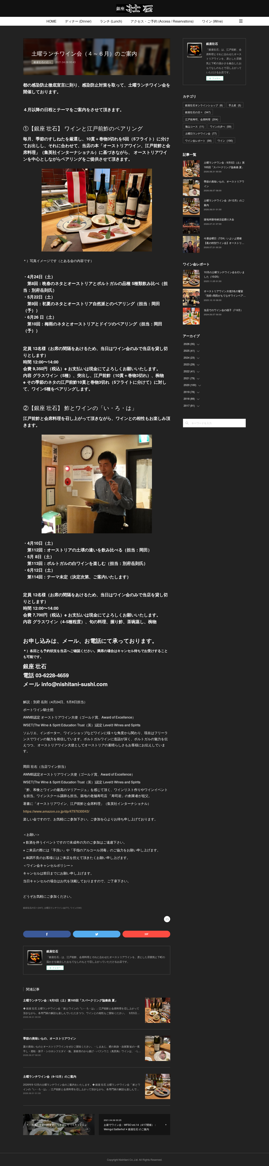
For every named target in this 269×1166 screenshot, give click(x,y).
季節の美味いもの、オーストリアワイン (49, 1038)
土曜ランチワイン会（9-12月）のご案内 (49, 1076)
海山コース (194, 126)
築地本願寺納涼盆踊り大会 (219, 219)
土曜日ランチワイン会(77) (56, 907)
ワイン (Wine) (212, 21)
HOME (51, 21)
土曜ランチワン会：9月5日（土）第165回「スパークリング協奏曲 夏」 (70, 1000)
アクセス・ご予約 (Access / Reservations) (162, 21)
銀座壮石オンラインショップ (204, 105)
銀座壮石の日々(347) (33, 907)
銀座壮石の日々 (42, 62)
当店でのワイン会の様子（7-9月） (223, 310)
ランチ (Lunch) (111, 21)
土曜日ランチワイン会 (201, 133)
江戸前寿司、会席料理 (201, 119)
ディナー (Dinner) (78, 21)
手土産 (235, 105)
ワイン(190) (76, 907)
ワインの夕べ (220, 126)
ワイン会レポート (198, 140)
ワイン (225, 140)
